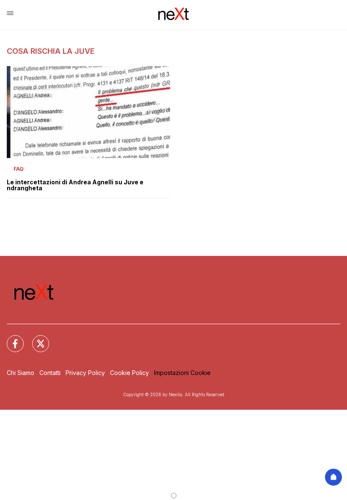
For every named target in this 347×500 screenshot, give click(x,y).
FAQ (19, 169)
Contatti (50, 372)
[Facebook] (10, 338)
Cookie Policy (129, 372)
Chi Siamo (20, 372)
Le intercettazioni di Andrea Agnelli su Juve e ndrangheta (75, 185)
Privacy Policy (85, 372)
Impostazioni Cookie (182, 372)
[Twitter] (35, 338)
